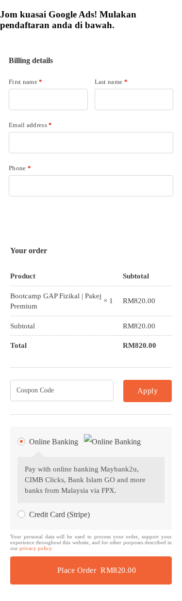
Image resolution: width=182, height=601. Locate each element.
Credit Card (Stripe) (59, 514)
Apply (147, 391)
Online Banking (54, 442)
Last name (111, 82)
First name (26, 82)
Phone (20, 168)
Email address (30, 125)
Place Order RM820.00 (96, 570)
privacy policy (35, 548)
